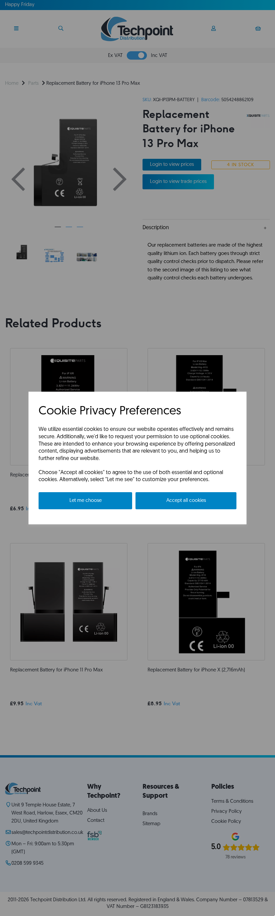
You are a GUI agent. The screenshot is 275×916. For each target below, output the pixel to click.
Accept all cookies (186, 500)
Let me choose (85, 500)
